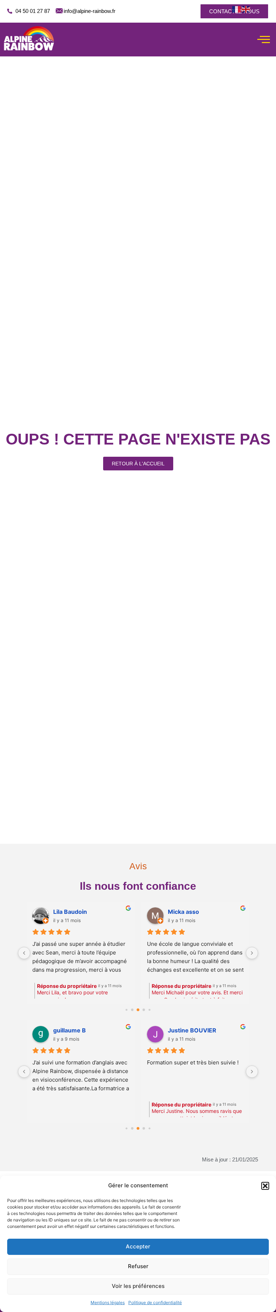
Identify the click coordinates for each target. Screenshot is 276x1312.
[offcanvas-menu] (263, 39)
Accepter (138, 1246)
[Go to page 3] (138, 1009)
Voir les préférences (138, 1286)
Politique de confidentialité (155, 1302)
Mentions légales (108, 1302)
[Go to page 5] (149, 1010)
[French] (237, 9)
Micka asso (24, 911)
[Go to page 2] (132, 1009)
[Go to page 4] (144, 1009)
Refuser (138, 1266)
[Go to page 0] (126, 1128)
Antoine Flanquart (193, 1030)
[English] (246, 9)
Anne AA (135, 911)
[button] (265, 1185)
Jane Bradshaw (75, 1030)
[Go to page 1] (126, 1010)
